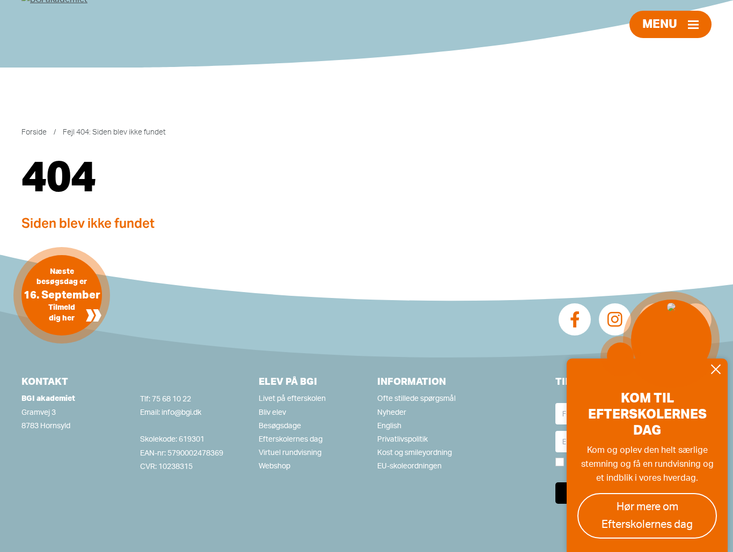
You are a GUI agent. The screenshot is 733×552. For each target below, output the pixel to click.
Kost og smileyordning (414, 453)
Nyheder (391, 412)
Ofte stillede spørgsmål (416, 398)
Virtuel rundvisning (290, 453)
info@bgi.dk (181, 412)
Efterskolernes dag (290, 439)
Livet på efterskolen (292, 398)
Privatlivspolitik (402, 439)
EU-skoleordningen (409, 466)
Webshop (274, 466)
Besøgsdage (280, 426)
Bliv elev (272, 412)
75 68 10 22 (171, 399)
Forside (34, 132)
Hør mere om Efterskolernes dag (647, 516)
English (389, 426)
